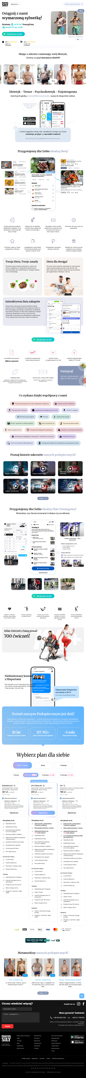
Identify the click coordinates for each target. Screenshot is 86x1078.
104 (45, 1068)
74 (44, 1065)
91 (73, 1065)
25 (44, 1063)
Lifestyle (36, 1048)
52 (7, 1065)
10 (19, 1063)
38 (66, 1063)
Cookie (48, 1058)
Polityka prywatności (58, 1058)
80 (54, 1065)
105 (47, 1068)
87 (66, 1065)
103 (42, 1068)
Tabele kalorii (55, 1046)
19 (34, 1063)
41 (71, 1063)
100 (35, 1068)
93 (76, 1065)
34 (59, 1063)
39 (67, 1063)
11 (20, 1063)
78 (51, 1065)
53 (9, 1065)
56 (14, 1065)
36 (62, 1063)
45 (77, 1063)
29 (51, 1063)
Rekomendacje (55, 1048)
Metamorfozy (37, 1035)
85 (63, 1065)
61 (23, 1065)
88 (68, 1065)
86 (65, 1065)
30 (52, 1063)
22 (39, 1063)
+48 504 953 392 (59, 1017)
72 (41, 1065)
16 (29, 1063)
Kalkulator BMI (55, 1038)
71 (39, 1065)
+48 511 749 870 (78, 1017)
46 (79, 1063)
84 (61, 1065)
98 (31, 1068)
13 (24, 1063)
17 (30, 1063)
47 (81, 1063)
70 (38, 1065)
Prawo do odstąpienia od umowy (35, 1072)
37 (64, 1063)
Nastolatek (37, 1046)
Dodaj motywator (56, 1043)
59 (19, 1065)
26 (46, 1063)
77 (49, 1065)
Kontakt (42, 1058)
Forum (53, 1051)
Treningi (19, 1040)
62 (24, 1065)
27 (47, 1063)
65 (29, 1065)
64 (28, 1065)
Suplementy (20, 1046)
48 (82, 1063)
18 (32, 1063)
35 (61, 1063)
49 (2, 1065)
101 (38, 1068)
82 (58, 1065)
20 (35, 1063)
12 (22, 1063)
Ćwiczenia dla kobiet (56, 1035)
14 (25, 1063)
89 (70, 1065)
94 (78, 1065)
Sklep (18, 1038)
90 (71, 1065)
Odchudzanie (37, 1043)
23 (40, 1063)
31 (54, 1063)
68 (34, 1065)
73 (43, 1065)
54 (11, 1065)
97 (83, 1065)
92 (75, 1065)
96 (81, 1065)
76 (48, 1065)
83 (59, 1065)
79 (53, 1065)
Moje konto (37, 1040)
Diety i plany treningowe (23, 1035)
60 (21, 1065)
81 (56, 1065)
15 (27, 1063)
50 (4, 1065)
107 (52, 1068)
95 (80, 1065)
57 (16, 1065)
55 (12, 1065)
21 (37, 1063)
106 (49, 1068)
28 (49, 1063)
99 (33, 1068)
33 (57, 1063)
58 (17, 1065)
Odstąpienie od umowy (54, 1072)
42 (72, 1063)
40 (69, 1063)
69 (36, 1065)
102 (40, 1068)
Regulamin (35, 1058)
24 (42, 1063)
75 (46, 1065)
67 (33, 1065)
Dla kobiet (36, 1038)
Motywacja (54, 1040)
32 (56, 1063)
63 (26, 1065)
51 (6, 1065)
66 (31, 1065)
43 (74, 1063)
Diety (18, 1043)
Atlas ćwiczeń (20, 1048)
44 (76, 1063)
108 (54, 1068)
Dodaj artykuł (26, 1058)
